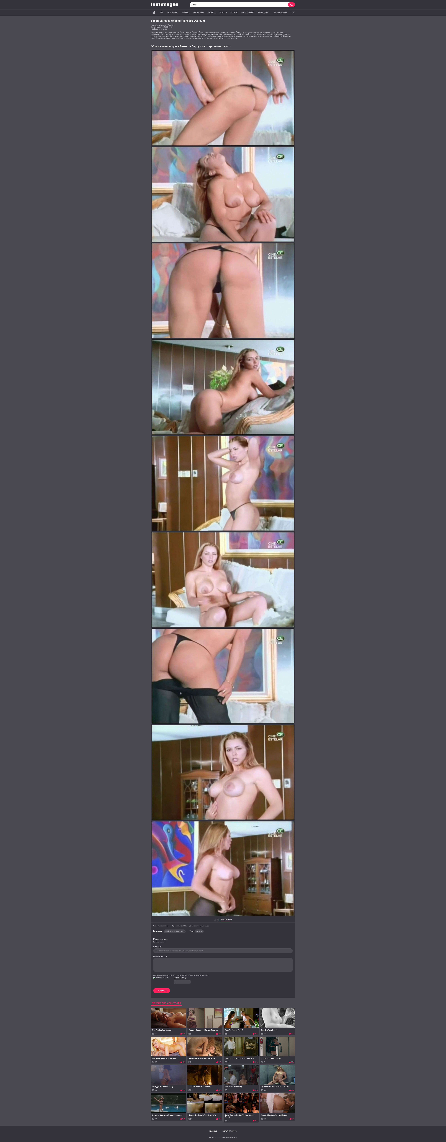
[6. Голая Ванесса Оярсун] (223, 579)
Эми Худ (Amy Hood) (269, 1030)
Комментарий (158, 956)
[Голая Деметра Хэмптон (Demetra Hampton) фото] (168, 1103)
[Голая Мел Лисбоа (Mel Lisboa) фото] (168, 1018)
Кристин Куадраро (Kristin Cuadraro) (239, 1058)
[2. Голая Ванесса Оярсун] (223, 194)
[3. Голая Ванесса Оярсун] (223, 290)
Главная (154, 13)
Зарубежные (198, 12)
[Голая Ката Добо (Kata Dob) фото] (241, 1075)
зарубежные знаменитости (174, 931)
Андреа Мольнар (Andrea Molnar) (274, 1115)
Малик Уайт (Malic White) (271, 1058)
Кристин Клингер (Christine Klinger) (275, 1087)
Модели (223, 12)
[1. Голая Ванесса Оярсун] (223, 98)
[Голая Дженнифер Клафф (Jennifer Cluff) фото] (205, 1103)
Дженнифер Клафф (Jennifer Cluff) (202, 1115)
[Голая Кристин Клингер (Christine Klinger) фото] (277, 1075)
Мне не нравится (218, 920)
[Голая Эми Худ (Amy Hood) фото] (277, 1018)
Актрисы (212, 12)
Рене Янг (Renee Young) (234, 1030)
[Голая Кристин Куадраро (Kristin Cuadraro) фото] (241, 1046)
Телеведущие (263, 12)
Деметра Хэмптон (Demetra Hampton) (167, 1115)
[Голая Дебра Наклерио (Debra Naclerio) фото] (205, 1046)
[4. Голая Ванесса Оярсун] (223, 387)
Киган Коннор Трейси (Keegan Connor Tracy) (239, 1116)
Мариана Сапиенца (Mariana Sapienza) (203, 1030)
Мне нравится (215, 920)
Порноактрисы (280, 12)
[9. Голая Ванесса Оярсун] (223, 868)
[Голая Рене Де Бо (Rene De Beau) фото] (168, 1075)
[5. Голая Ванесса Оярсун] (223, 483)
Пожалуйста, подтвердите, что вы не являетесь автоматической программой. (181, 975)
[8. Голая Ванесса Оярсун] (223, 772)
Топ (162, 12)
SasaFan (219, 1137)
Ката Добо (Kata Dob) (233, 1087)
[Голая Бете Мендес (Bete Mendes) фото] (205, 1075)
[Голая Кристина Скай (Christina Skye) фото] (168, 1046)
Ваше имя (157, 947)
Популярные (172, 12)
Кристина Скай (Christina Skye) (164, 1058)
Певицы (233, 12)
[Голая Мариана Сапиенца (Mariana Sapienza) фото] (205, 1018)
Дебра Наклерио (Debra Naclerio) (202, 1058)
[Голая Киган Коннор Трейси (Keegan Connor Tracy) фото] (241, 1103)
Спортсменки (247, 12)
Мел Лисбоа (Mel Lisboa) (161, 1030)
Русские (185, 12)
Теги (292, 12)
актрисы (199, 931)
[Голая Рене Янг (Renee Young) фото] (241, 1018)
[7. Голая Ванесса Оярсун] (223, 676)
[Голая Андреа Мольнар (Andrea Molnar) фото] (277, 1103)
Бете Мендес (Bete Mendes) (200, 1087)
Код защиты (179, 978)
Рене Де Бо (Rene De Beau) (162, 1087)
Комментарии (160, 939)
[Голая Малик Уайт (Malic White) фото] (277, 1046)
